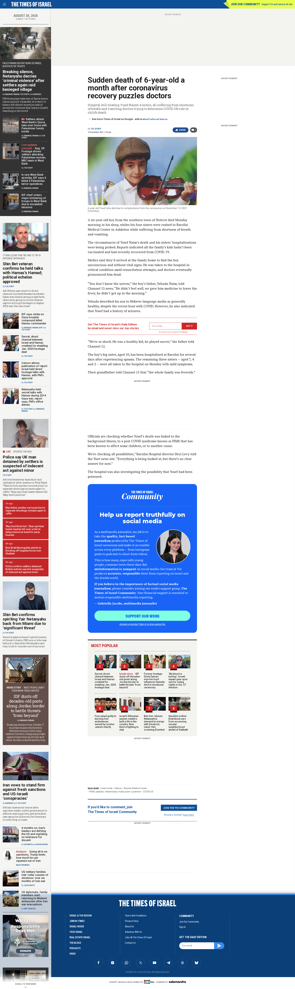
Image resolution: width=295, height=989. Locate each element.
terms (185, 332)
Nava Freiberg (23, 865)
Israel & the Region (80, 915)
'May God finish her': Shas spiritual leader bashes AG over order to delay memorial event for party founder (24, 530)
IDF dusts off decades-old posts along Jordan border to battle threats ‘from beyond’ (130, 680)
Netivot (118, 788)
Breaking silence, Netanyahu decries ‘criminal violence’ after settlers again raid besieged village (24, 81)
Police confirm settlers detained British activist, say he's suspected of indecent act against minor (24, 569)
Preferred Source (157, 119)
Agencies (37, 94)
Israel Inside (106, 788)
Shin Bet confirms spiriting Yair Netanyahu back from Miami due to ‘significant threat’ (24, 621)
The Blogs (75, 942)
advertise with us (133, 932)
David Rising (42, 844)
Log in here (188, 814)
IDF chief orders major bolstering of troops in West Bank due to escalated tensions (34, 201)
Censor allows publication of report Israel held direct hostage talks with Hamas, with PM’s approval (34, 370)
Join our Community (245, 4)
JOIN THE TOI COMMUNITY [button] (178, 807)
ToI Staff (96, 129)
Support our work (142, 615)
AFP (41, 328)
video (72, 953)
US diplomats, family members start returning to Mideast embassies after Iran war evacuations (35, 898)
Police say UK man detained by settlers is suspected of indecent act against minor (23, 464)
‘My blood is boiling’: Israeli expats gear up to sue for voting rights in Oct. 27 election (178, 680)
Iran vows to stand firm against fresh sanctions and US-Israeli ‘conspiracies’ (24, 792)
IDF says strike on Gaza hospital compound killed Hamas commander (34, 319)
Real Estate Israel (79, 937)
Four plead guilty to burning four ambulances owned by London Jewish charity (105, 721)
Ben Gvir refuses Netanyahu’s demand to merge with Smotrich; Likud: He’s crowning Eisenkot (154, 723)
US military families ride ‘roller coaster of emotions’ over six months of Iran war (35, 876)
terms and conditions (135, 915)
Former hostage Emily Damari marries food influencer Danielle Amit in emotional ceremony (154, 680)
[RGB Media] (150, 982)
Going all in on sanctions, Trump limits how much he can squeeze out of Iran (31, 856)
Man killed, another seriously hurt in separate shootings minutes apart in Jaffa (25, 510)
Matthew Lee (30, 909)
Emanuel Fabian (12, 94)
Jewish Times (77, 921)
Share (182, 130)
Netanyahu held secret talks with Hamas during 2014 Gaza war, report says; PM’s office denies (34, 397)
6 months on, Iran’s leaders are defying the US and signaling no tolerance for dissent (34, 834)
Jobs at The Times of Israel (138, 937)
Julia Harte (29, 885)
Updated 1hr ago (22, 451)
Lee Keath (28, 844)
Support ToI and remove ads (277, 4)
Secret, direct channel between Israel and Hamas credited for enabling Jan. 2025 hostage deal (105, 680)
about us (129, 926)
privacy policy (131, 921)
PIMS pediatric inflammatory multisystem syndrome (115, 791)
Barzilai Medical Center (135, 788)
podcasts (75, 948)
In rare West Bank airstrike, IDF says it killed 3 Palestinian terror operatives (34, 179)
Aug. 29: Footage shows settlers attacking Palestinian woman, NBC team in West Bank (34, 156)
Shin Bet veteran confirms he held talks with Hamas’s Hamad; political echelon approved (23, 273)
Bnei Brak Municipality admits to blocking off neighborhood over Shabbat (23, 550)
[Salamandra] (177, 981)
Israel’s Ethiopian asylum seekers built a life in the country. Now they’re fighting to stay (129, 723)
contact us (130, 942)
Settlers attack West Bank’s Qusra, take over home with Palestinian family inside (34, 125)
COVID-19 (148, 791)
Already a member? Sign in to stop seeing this (142, 624)
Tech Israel (76, 932)
